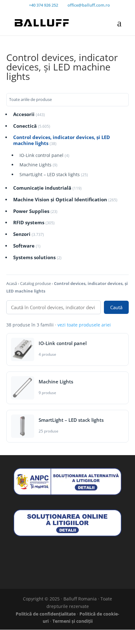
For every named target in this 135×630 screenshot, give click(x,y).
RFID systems (34, 223)
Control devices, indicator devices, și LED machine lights (61, 140)
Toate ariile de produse (30, 99)
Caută (116, 307)
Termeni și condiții (72, 621)
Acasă (11, 283)
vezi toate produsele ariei (84, 325)
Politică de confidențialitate (46, 614)
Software (26, 246)
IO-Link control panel (44, 155)
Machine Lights (38, 165)
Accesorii (29, 114)
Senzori (28, 234)
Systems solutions (37, 257)
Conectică (31, 126)
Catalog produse (35, 283)
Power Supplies (35, 211)
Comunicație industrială (47, 188)
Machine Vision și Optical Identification (65, 200)
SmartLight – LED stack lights (53, 174)
